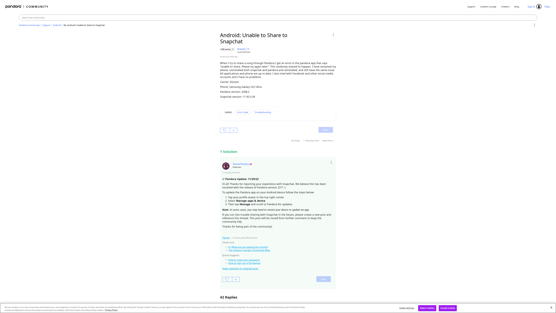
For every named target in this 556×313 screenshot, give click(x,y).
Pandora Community (27, 6)
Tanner (226, 237)
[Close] (551, 307)
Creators (505, 6)
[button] (333, 35)
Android (57, 25)
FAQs (547, 6)
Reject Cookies (427, 308)
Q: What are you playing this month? (248, 247)
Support (471, 6)
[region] (278, 308)
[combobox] (278, 17)
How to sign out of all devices (244, 263)
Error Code (242, 112)
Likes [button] (225, 130)
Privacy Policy (111, 310)
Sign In (531, 6)
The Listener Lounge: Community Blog (249, 250)
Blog (516, 6)
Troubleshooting (263, 112)
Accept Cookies (447, 308)
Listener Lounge (488, 6)
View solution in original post (240, 268)
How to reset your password (244, 260)
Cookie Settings (406, 308)
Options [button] (534, 25)
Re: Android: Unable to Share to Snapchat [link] (84, 25)
